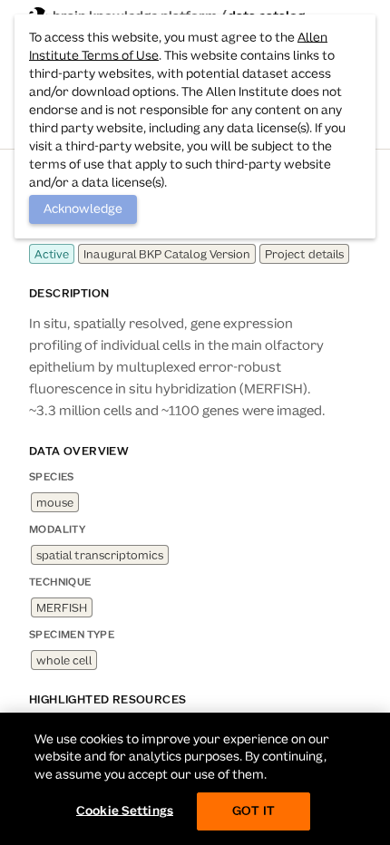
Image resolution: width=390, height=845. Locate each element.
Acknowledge (83, 209)
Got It (253, 811)
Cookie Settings (124, 811)
